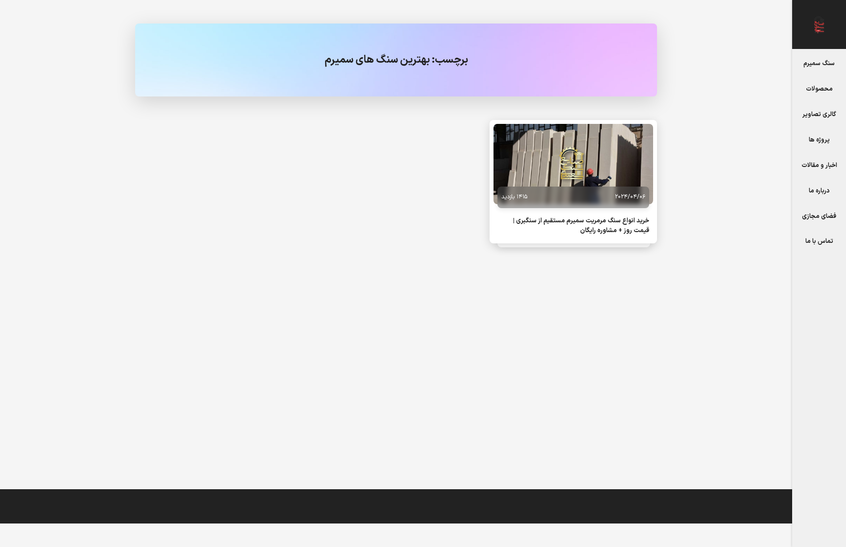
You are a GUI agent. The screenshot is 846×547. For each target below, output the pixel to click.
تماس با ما (819, 241)
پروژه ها (819, 139)
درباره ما (819, 190)
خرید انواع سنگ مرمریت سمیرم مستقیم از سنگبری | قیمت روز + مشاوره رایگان (581, 226)
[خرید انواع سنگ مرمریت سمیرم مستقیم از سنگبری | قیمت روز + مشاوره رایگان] (573, 164)
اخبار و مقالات (819, 165)
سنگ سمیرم (819, 63)
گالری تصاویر (819, 114)
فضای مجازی (819, 216)
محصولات (819, 89)
